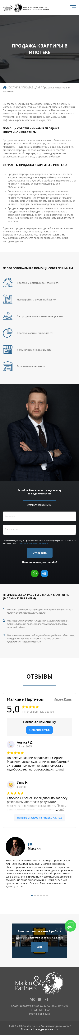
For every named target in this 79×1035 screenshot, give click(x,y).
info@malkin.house (39, 1013)
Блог (39, 946)
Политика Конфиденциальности (39, 1029)
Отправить (39, 552)
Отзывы (39, 676)
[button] (32, 895)
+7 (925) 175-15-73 (40, 1009)
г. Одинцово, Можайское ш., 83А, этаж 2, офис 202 (39, 1005)
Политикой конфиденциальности (33, 543)
